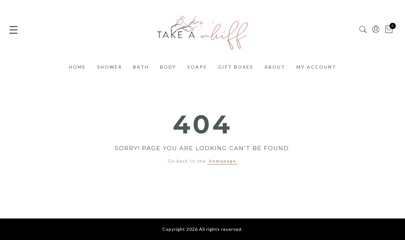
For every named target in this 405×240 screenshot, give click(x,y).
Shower (109, 67)
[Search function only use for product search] (363, 29)
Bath (141, 67)
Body (168, 67)
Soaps (197, 67)
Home (77, 67)
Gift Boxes (235, 67)
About (275, 67)
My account (316, 67)
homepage (222, 160)
